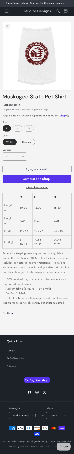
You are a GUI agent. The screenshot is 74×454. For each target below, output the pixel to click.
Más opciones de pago (37, 187)
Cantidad (7, 149)
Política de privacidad (18, 446)
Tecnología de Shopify (37, 441)
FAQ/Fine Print (15, 358)
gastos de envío (12, 109)
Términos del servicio (41, 446)
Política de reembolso (61, 441)
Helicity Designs (19, 441)
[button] (7, 11)
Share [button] (10, 313)
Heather (26, 142)
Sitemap (11, 366)
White (9, 142)
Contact (11, 350)
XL (29, 128)
